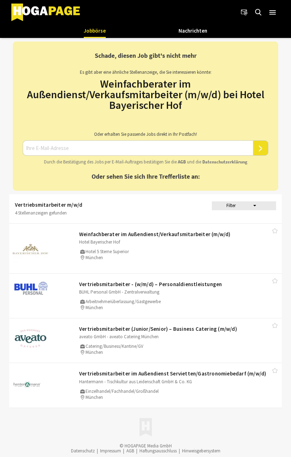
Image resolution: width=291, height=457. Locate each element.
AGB (182, 162)
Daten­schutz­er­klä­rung (224, 162)
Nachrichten (193, 30)
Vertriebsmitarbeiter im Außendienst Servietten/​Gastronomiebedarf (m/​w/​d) (172, 373)
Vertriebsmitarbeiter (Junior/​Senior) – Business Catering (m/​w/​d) (158, 328)
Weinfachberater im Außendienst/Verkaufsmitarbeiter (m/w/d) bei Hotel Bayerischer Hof (145, 94)
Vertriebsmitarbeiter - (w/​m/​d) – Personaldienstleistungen (150, 284)
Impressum (110, 451)
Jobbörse (95, 30)
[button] (272, 12)
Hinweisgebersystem (201, 451)
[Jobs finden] (258, 12)
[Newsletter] (244, 12)
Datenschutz (83, 451)
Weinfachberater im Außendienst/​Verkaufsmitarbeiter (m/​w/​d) (155, 234)
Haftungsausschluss (158, 451)
